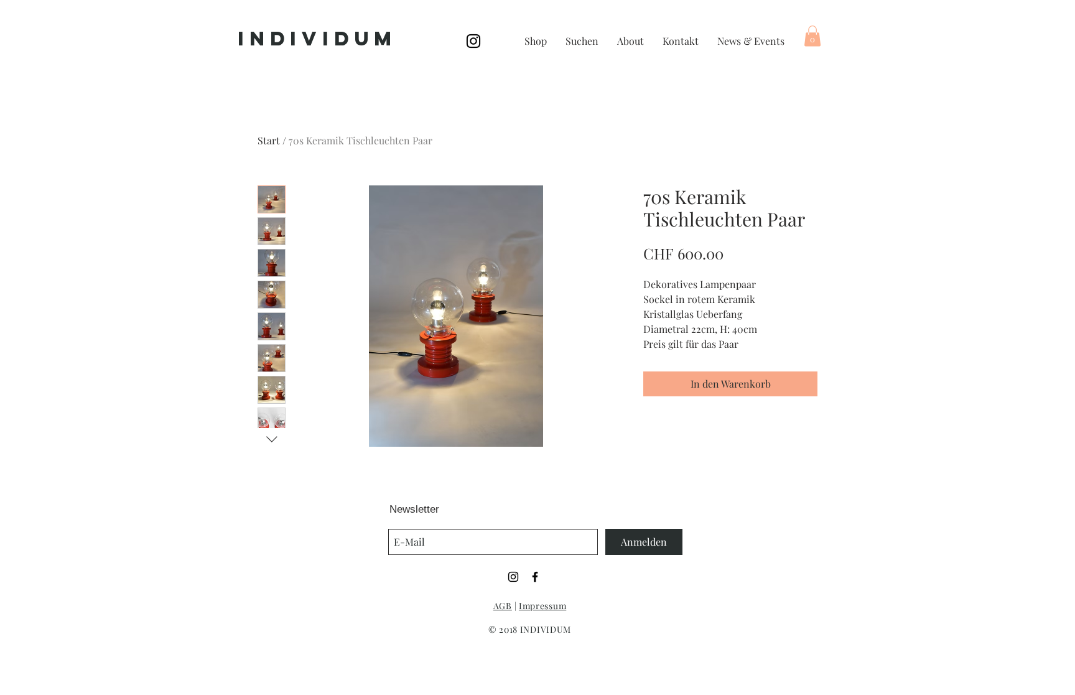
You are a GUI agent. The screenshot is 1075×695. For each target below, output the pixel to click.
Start (269, 140)
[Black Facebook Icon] (535, 577)
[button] (812, 36)
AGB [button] (502, 606)
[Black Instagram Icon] (473, 41)
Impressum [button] (542, 606)
